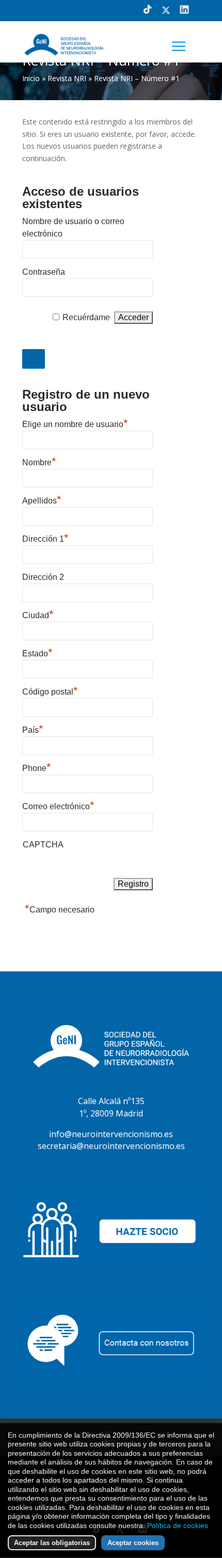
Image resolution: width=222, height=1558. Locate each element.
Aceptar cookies (132, 1543)
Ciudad (38, 614)
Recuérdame (86, 317)
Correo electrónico (58, 805)
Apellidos (41, 499)
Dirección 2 (43, 577)
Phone (36, 767)
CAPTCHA (43, 844)
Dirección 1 (45, 537)
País (32, 728)
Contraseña (43, 271)
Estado (37, 652)
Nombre (39, 461)
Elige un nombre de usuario (75, 423)
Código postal (50, 690)
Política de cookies (177, 1525)
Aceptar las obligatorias (52, 1543)
